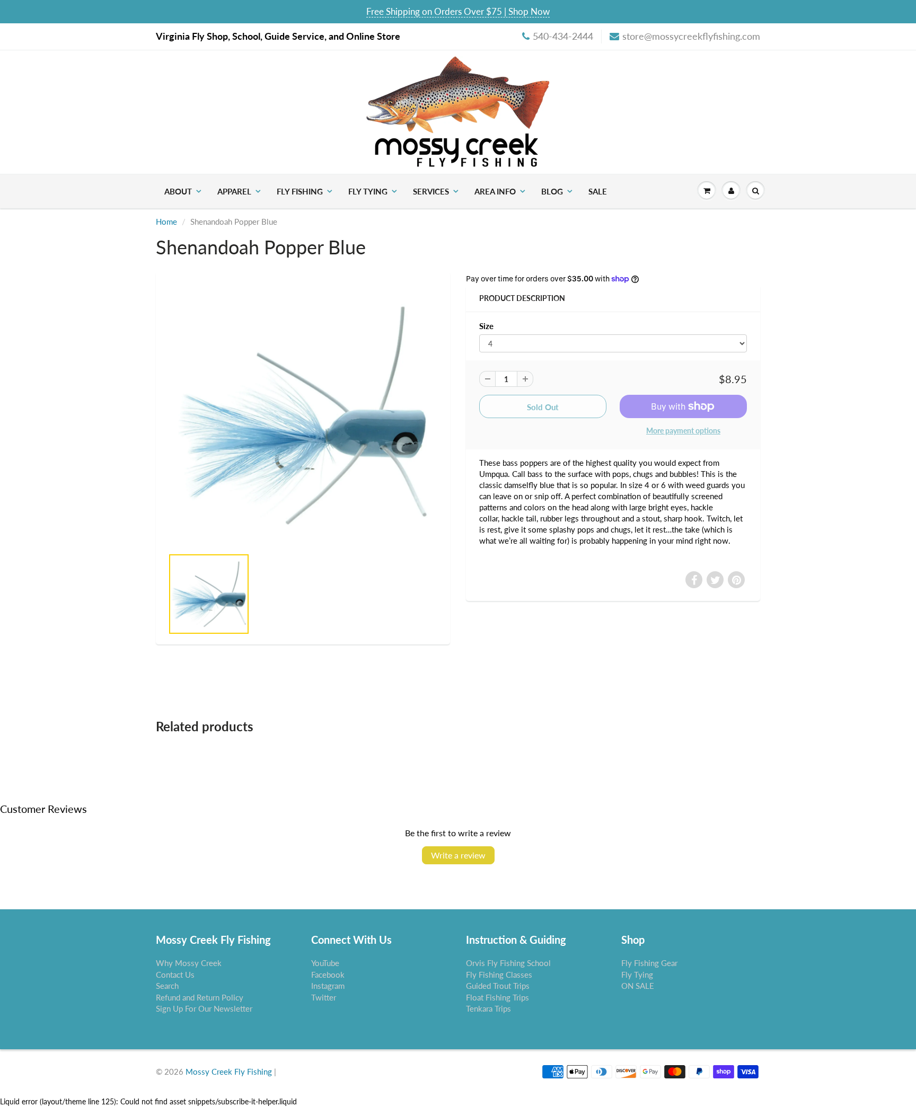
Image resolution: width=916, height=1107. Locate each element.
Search (167, 985)
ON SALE (637, 985)
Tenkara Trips (488, 1008)
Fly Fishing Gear (649, 963)
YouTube (325, 963)
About (178, 191)
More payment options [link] (683, 430)
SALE (597, 191)
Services (431, 191)
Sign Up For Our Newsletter (204, 1008)
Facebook (328, 974)
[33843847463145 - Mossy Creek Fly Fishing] (303, 414)
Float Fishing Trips (497, 997)
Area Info (495, 191)
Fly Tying (367, 191)
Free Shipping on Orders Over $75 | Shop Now (458, 11)
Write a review (458, 855)
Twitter (323, 997)
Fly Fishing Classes (499, 974)
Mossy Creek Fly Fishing (229, 1071)
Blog (552, 191)
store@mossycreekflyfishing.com (691, 36)
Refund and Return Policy (199, 997)
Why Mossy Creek (189, 963)
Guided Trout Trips (498, 985)
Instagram (328, 985)
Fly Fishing (300, 191)
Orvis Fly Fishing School (508, 963)
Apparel (234, 191)
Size (486, 326)
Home (166, 221)
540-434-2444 (563, 36)
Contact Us (175, 974)
